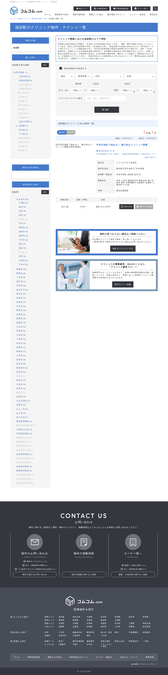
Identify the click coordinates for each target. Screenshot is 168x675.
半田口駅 (24, 113)
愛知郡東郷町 (22, 421)
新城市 (19, 347)
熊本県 (104, 627)
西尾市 (19, 318)
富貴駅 (23, 150)
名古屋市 (20, 199)
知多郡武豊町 (22, 466)
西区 (21, 215)
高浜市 (19, 372)
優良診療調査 (78, 641)
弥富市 (19, 405)
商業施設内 (133, 641)
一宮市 (19, 277)
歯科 (89, 635)
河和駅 (23, 146)
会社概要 (134, 664)
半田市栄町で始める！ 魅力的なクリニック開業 (122, 145)
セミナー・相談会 (138, 14)
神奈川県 (76, 617)
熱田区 (22, 236)
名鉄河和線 (20, 72)
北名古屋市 (21, 401)
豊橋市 (19, 269)
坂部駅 (23, 101)
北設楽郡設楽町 (25, 475)
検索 (107, 110)
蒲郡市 (19, 323)
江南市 (19, 335)
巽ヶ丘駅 (24, 93)
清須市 (19, 397)
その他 (104, 635)
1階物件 (62, 644)
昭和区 (22, 227)
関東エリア (49, 617)
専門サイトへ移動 (123, 284)
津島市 (19, 298)
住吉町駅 (24, 117)
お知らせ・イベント (129, 657)
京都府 (89, 623)
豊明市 (19, 380)
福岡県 (61, 627)
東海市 (19, 351)
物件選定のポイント (116, 14)
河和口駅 (24, 142)
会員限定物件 (102, 8)
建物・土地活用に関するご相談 (133, 574)
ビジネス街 (49, 644)
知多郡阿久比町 (25, 450)
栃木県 (132, 617)
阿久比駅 (24, 105)
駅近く (61, 641)
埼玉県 (104, 617)
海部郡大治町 (24, 438)
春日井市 (20, 290)
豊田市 (19, 310)
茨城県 (118, 617)
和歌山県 (146, 623)
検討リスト (83, 8)
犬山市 (19, 327)
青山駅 (22, 130)
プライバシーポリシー (149, 664)
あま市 (19, 413)
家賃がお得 (119, 641)
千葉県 (89, 617)
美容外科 (62, 635)
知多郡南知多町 (25, 458)
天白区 (22, 264)
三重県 (132, 623)
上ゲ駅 (22, 134)
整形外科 (90, 632)
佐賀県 (75, 627)
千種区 (22, 203)
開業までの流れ (96, 14)
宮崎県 (132, 627)
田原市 (19, 388)
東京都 (61, 617)
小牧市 (19, 339)
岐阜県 (104, 620)
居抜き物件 (105, 641)
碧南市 (19, 302)
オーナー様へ (142, 8)
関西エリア (49, 623)
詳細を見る (128, 206)
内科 (46, 632)
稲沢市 (19, 343)
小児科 (61, 632)
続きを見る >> (151, 157)
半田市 (19, 286)
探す (45, 65)
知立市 (19, 364)
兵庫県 (75, 623)
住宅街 (89, 644)
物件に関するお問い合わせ (35, 574)
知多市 (19, 360)
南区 (21, 248)
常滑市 (19, 331)
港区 (21, 244)
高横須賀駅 (24, 80)
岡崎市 (19, 273)
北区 (21, 211)
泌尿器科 (146, 632)
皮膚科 (47, 635)
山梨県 (118, 620)
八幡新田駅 (25, 89)
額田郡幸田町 (22, 471)
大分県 (118, 627)
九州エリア (49, 627)
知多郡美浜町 (24, 462)
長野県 (89, 620)
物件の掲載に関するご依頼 (84, 574)
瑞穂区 (22, 231)
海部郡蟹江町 (24, 442)
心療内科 (76, 635)
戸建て (75, 644)
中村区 (23, 219)
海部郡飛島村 (24, 446)
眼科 (117, 632)
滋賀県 (104, 623)
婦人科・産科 (106, 632)
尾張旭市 (20, 368)
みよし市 (20, 409)
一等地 (146, 641)
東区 (21, 207)
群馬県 (146, 617)
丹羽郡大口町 (22, 429)
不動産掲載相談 (122, 8)
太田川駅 (23, 76)
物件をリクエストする (123, 248)
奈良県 (118, 623)
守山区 (23, 252)
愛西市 (20, 392)
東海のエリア (23, 19)
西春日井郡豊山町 (26, 425)
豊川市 (19, 294)
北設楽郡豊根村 (25, 483)
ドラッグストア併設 (106, 645)
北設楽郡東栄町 (25, 479)
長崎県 (89, 627)
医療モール (49, 641)
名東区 (22, 260)
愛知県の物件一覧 (39, 19)
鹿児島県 (146, 627)
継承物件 (90, 641)
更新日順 (71, 132)
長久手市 (20, 417)
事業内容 (150, 657)
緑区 (21, 256)
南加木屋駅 (25, 85)
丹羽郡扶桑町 (22, 434)
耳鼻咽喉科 (133, 632)
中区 (21, 223)
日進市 (19, 384)
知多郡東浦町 (22, 454)
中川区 (22, 240)
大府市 (19, 355)
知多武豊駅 (25, 138)
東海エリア (49, 620)
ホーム (48, 14)
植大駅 (23, 109)
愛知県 (61, 620)
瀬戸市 (19, 281)
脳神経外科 (77, 632)
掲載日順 (61, 132)
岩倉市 (20, 376)
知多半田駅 (24, 122)
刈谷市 (19, 306)
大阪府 (61, 623)
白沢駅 (23, 97)
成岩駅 (22, 126)
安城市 (19, 314)
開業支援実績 (79, 14)
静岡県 (75, 620)
